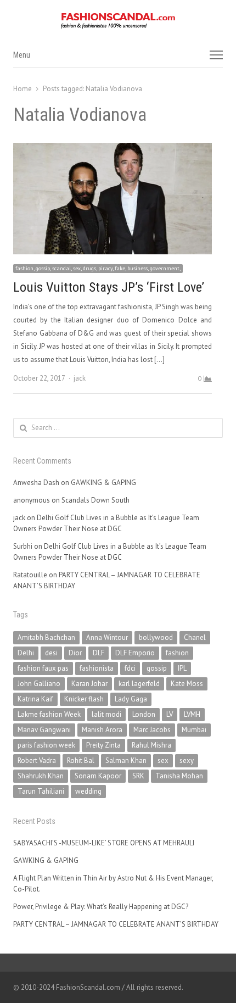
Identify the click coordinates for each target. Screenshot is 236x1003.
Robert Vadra (37, 760)
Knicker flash (84, 699)
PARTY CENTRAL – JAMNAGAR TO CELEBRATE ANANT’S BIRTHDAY (115, 924)
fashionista (97, 668)
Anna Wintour (107, 637)
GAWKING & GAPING (103, 482)
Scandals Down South (95, 500)
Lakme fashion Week (49, 714)
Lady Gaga (131, 699)
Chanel (195, 637)
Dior (75, 652)
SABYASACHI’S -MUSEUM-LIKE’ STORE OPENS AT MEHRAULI (103, 843)
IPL (182, 668)
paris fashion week (46, 745)
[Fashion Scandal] (118, 21)
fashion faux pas (43, 668)
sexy (186, 760)
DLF (98, 652)
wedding (88, 791)
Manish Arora (102, 729)
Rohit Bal (80, 760)
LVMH (192, 714)
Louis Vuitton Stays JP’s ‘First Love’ (108, 287)
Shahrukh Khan (41, 776)
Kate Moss (187, 683)
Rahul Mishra (151, 745)
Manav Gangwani (44, 729)
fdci (130, 668)
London (143, 714)
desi (51, 652)
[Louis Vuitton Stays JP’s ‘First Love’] (112, 149)
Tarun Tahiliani (41, 791)
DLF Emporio (135, 652)
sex (163, 760)
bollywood (156, 637)
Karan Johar (89, 683)
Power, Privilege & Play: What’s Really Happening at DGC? (100, 906)
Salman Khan (126, 760)
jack (80, 378)
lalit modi (106, 714)
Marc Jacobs (152, 729)
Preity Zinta (103, 745)
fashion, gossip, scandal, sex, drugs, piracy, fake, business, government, (98, 268)
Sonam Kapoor (98, 776)
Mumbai (194, 729)
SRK (138, 776)
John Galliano (39, 683)
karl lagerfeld (139, 683)
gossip (157, 668)
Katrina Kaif (35, 699)
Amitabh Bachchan (46, 637)
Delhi (26, 652)
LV (169, 714)
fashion (177, 652)
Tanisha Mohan (179, 776)
